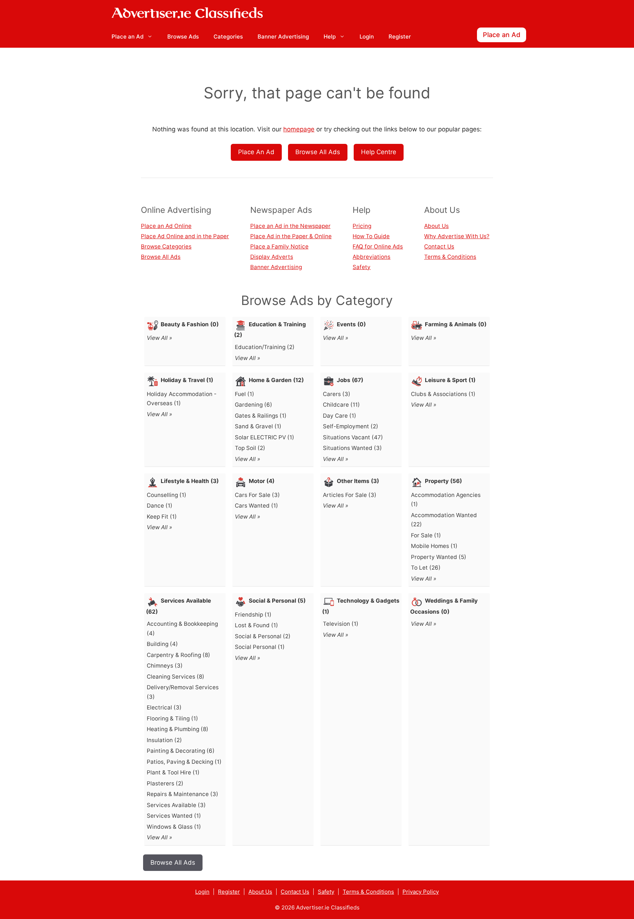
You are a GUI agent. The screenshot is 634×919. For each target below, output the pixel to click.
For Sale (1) (426, 535)
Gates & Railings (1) (261, 415)
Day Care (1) (339, 415)
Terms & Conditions (450, 256)
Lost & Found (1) (256, 625)
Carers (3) (336, 394)
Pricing (362, 225)
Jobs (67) (350, 380)
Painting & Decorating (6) (181, 750)
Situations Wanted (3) (352, 447)
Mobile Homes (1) (434, 545)
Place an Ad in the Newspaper (290, 225)
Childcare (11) (341, 404)
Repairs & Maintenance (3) (182, 794)
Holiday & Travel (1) (187, 380)
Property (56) (443, 480)
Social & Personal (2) (263, 636)
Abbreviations (371, 256)
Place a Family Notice (279, 246)
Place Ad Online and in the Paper (185, 236)
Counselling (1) (166, 494)
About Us (436, 225)
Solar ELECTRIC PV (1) (264, 437)
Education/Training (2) (265, 347)
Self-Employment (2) (350, 426)
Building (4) (162, 643)
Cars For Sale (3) (257, 494)
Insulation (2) (164, 740)
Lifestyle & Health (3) (190, 480)
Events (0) (351, 324)
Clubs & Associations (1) (443, 394)
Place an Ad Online (166, 225)
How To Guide (371, 236)
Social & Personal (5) (277, 600)
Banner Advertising (283, 36)
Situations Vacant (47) (353, 437)
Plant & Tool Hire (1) (173, 772)
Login (367, 36)
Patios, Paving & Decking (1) (184, 761)
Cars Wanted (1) (256, 505)
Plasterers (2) (165, 783)
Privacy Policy (420, 891)
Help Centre (378, 152)
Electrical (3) (164, 707)
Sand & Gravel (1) (258, 426)
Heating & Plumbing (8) (177, 729)
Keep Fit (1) (162, 516)
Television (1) (340, 623)
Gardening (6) (253, 404)
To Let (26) (426, 567)
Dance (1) (159, 505)
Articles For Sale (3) (349, 494)
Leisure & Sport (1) (450, 380)
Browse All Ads (317, 152)
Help (330, 36)
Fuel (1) (244, 394)
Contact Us (439, 246)
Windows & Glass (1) (174, 826)
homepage (298, 129)
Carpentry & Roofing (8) (178, 654)
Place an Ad (127, 36)
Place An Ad (256, 152)
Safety (362, 267)
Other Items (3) (358, 480)
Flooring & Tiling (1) (172, 718)
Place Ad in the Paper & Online (291, 236)
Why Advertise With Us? (456, 236)
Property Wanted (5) (438, 556)
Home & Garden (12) (276, 380)
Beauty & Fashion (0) (190, 324)
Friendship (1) (253, 614)
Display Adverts (271, 256)
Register (400, 36)
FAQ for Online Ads (378, 246)
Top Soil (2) (250, 447)
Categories (228, 36)
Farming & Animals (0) (456, 324)
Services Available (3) (176, 805)
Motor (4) (261, 480)
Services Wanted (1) (174, 815)
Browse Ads (183, 36)
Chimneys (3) (165, 665)
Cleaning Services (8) (175, 676)
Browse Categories (166, 246)
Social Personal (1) (260, 646)
